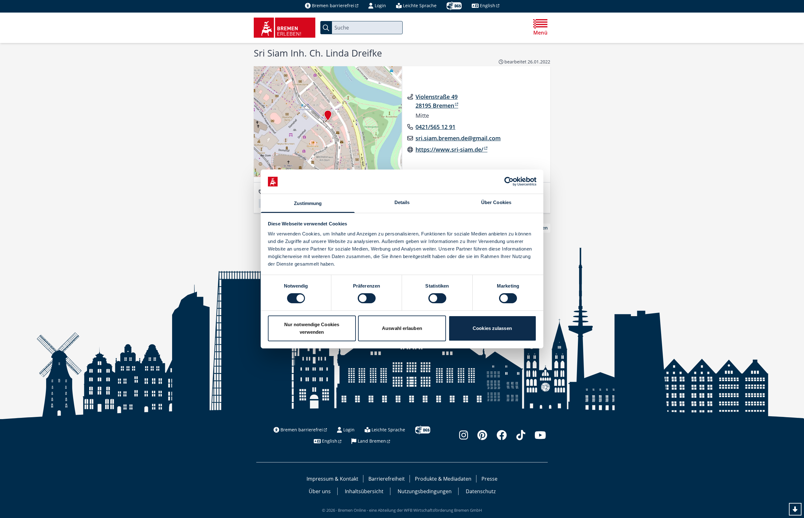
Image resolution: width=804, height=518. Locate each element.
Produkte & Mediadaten (443, 478)
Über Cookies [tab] (496, 202)
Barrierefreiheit (386, 478)
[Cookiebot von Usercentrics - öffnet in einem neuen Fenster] (508, 181)
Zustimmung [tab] (308, 203)
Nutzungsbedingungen (425, 491)
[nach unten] (795, 509)
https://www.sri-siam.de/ (449, 149)
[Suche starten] (326, 27)
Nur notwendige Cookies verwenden (311, 328)
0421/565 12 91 (435, 127)
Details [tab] (402, 202)
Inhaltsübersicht (364, 491)
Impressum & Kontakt (332, 478)
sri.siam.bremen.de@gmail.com (458, 138)
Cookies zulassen (492, 328)
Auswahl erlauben (402, 328)
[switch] (367, 298)
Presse (489, 478)
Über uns (320, 491)
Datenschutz (481, 491)
